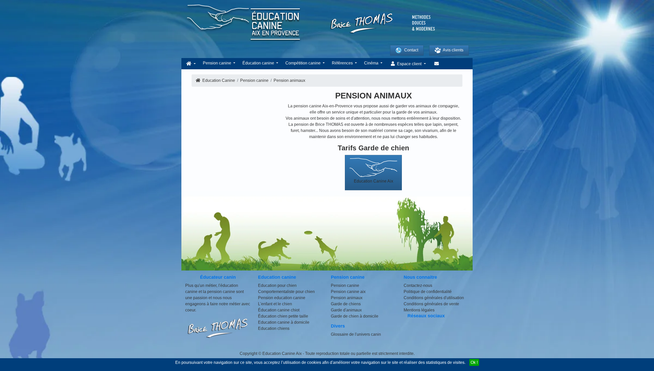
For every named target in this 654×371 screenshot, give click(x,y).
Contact (411, 50)
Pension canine (345, 285)
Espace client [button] (409, 64)
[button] (190, 63)
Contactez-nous (418, 285)
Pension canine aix (348, 291)
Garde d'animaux (346, 310)
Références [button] (343, 63)
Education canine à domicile (283, 322)
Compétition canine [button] (303, 63)
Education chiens (273, 328)
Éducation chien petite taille (283, 316)
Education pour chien (277, 285)
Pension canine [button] (217, 63)
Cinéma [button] (371, 63)
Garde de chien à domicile (354, 316)
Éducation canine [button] (258, 63)
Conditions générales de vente (431, 304)
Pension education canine (281, 298)
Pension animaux (347, 298)
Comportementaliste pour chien (286, 291)
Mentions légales (419, 310)
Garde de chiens (346, 304)
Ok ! (474, 362)
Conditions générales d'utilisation (434, 298)
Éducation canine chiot (278, 310)
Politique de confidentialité (428, 291)
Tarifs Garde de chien (373, 148)
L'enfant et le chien (275, 304)
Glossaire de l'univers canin (356, 334)
